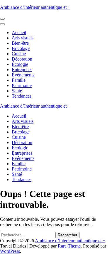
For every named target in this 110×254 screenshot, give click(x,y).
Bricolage (21, 48)
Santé (17, 90)
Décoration (22, 58)
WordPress (10, 251)
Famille (19, 80)
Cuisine (19, 53)
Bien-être (20, 43)
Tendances (21, 95)
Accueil (19, 32)
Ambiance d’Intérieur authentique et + (35, 7)
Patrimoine (22, 85)
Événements (23, 74)
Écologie (20, 64)
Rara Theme (69, 245)
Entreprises (22, 69)
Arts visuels (22, 37)
